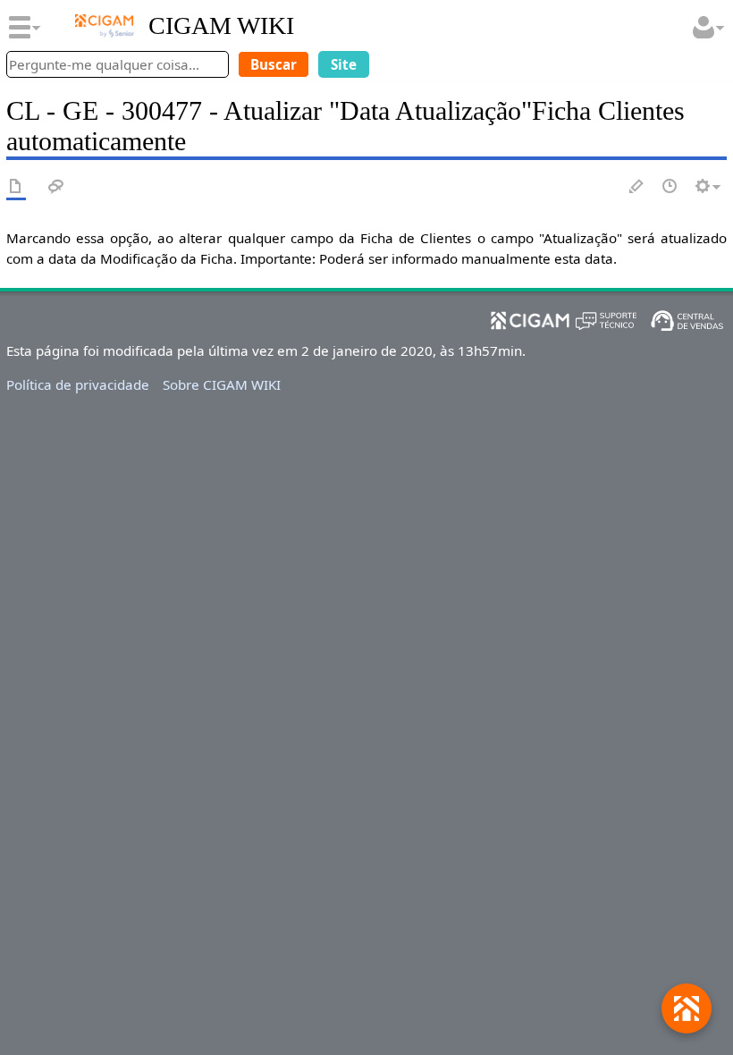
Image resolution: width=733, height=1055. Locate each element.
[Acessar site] (104, 26)
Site (344, 64)
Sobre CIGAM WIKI (222, 384)
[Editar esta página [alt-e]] (637, 187)
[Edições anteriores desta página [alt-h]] (670, 187)
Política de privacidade (77, 384)
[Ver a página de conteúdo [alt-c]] (16, 187)
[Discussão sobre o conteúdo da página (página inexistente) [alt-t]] (56, 187)
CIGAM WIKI (221, 25)
